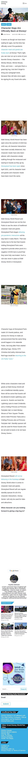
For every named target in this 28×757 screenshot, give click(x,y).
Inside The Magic (7, 738)
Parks (9, 24)
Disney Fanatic (6, 730)
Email (3, 697)
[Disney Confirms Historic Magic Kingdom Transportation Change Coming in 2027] (21, 609)
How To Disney (6, 735)
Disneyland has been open (10, 166)
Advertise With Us (7, 749)
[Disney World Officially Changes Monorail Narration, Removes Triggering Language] (7, 626)
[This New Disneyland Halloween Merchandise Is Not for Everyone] (21, 626)
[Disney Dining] (5, 3)
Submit (6, 704)
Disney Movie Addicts (9, 732)
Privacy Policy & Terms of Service (13, 750)
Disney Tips (5, 734)
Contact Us (5, 746)
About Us (4, 747)
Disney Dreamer (7, 737)
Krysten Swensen (6, 34)
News (3, 24)
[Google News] (14, 570)
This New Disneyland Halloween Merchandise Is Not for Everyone (21, 632)
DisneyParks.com (7, 721)
